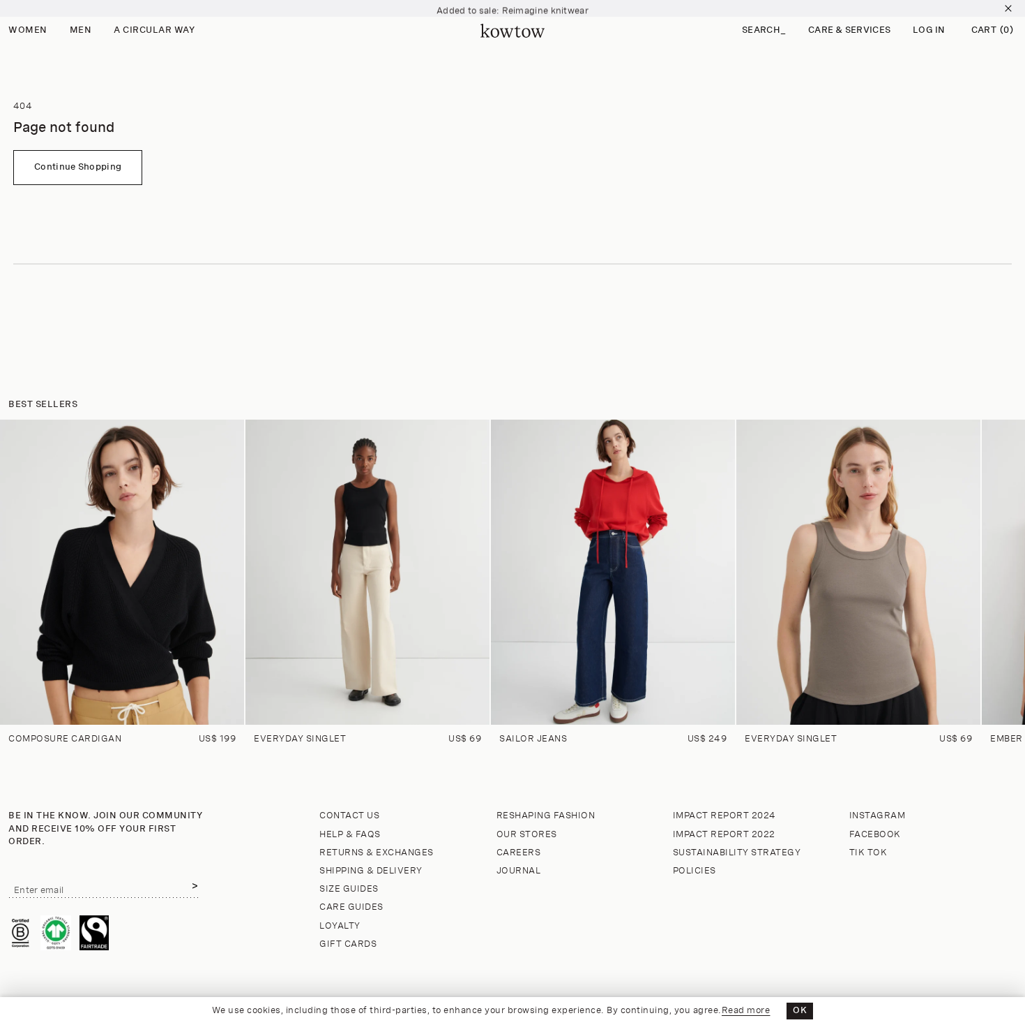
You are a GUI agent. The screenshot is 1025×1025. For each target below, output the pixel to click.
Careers (518, 852)
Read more (746, 1010)
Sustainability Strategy (737, 852)
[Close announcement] (1008, 8)
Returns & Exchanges (376, 852)
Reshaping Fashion (545, 815)
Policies (694, 871)
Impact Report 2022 (724, 834)
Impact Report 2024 (724, 815)
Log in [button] (929, 30)
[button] (764, 31)
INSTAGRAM (877, 815)
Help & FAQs (350, 834)
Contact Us (349, 815)
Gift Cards (348, 944)
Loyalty (339, 926)
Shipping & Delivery (371, 871)
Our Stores (526, 834)
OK (800, 1010)
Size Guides (349, 889)
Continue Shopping (77, 167)
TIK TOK (868, 852)
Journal (518, 871)
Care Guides (351, 907)
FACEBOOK (875, 834)
